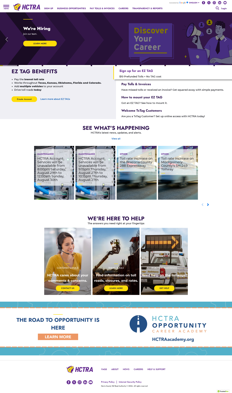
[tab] (172, 72)
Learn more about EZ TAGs (55, 99)
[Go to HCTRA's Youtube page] (225, 2)
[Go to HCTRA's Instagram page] (214, 2)
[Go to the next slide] (225, 39)
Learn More (116, 288)
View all (116, 138)
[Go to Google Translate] (177, 2)
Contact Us (67, 288)
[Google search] (217, 8)
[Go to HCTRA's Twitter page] (209, 2)
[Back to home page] (26, 6)
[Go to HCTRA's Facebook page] (203, 2)
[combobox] (194, 2)
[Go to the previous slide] (6, 39)
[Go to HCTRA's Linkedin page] (219, 2)
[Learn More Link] (58, 336)
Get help (164, 288)
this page (173, 7)
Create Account (24, 99)
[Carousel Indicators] (30, 65)
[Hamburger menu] (6, 7)
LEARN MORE (40, 43)
